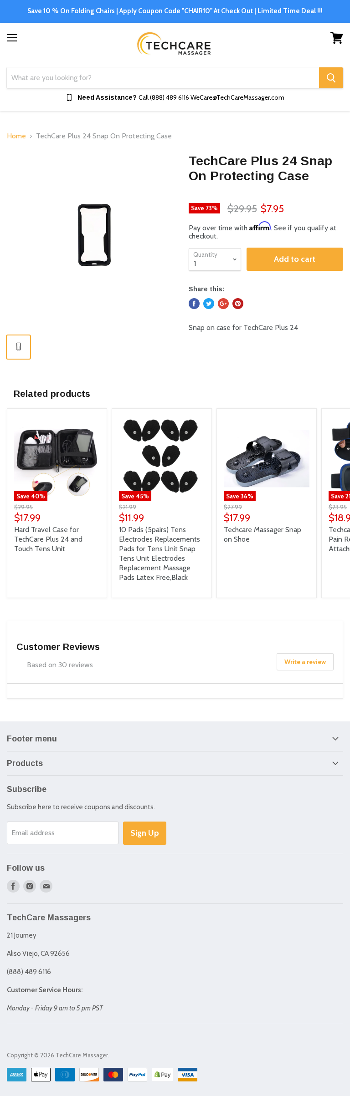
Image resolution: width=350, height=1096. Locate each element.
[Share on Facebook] (194, 303)
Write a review (305, 662)
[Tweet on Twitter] (208, 303)
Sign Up (144, 833)
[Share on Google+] (223, 303)
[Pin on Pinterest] (237, 303)
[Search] (331, 77)
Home (16, 136)
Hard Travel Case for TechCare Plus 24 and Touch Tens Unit (48, 539)
